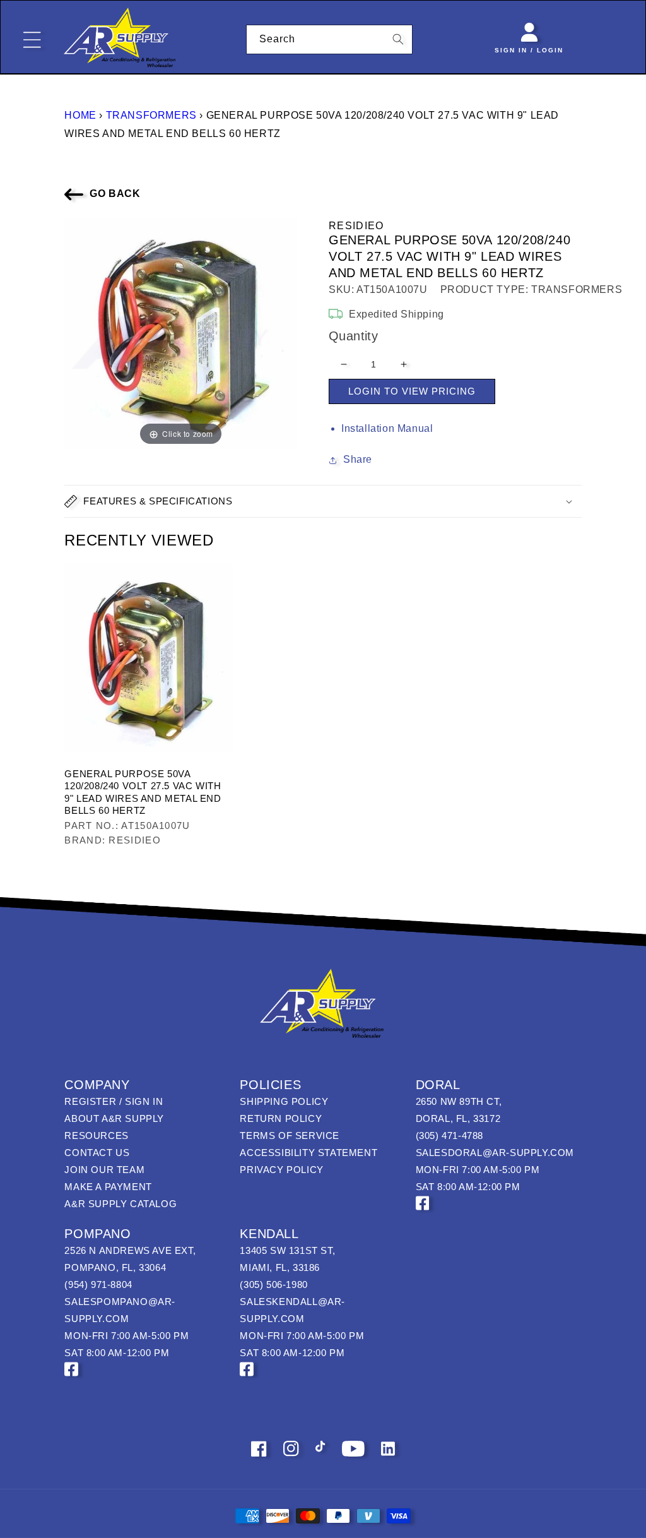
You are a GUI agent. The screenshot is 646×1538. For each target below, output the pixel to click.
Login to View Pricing (412, 391)
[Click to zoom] (180, 331)
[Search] (398, 39)
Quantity (353, 336)
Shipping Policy (284, 1101)
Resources (96, 1135)
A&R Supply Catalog (120, 1203)
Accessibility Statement (308, 1152)
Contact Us (96, 1152)
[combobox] (330, 39)
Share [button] (357, 459)
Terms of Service (289, 1135)
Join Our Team (104, 1169)
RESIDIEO (356, 225)
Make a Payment (107, 1186)
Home (80, 115)
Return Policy (281, 1118)
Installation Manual (387, 428)
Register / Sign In (113, 1101)
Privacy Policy (281, 1169)
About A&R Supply (114, 1118)
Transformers (151, 115)
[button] (322, 501)
